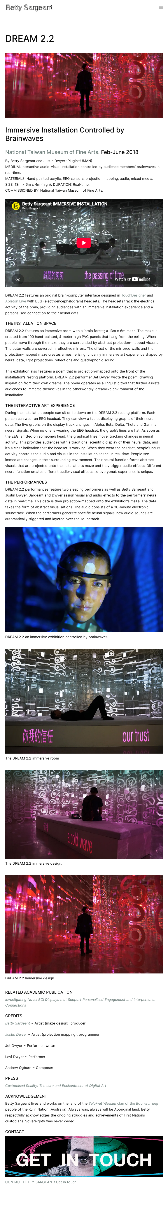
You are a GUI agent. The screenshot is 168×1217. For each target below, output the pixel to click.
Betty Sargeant (17, 1023)
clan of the (123, 1103)
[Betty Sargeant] (29, 7)
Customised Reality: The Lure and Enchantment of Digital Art (55, 1085)
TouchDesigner (133, 295)
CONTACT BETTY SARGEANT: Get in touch (40, 1182)
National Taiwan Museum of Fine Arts (51, 152)
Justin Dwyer (16, 1034)
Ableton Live (15, 301)
